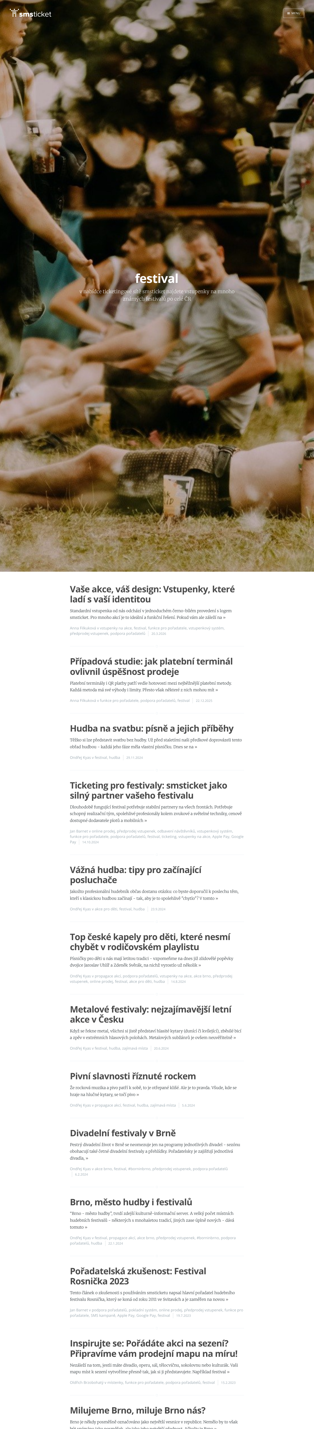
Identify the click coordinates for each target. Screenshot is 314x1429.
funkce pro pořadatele (167, 628)
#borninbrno (139, 1168)
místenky (115, 1382)
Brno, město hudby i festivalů (131, 1202)
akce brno (202, 976)
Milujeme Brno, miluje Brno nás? (137, 1410)
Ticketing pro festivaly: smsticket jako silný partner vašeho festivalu (148, 790)
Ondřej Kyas (80, 757)
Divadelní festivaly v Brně (123, 1133)
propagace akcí (108, 976)
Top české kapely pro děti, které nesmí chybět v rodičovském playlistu (150, 942)
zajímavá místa (135, 1048)
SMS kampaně (103, 1315)
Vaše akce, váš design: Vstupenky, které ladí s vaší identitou (152, 594)
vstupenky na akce (116, 628)
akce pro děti (106, 909)
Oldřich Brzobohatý (87, 1382)
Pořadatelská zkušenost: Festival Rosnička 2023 (138, 1276)
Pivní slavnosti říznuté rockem (133, 1076)
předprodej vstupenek (89, 633)
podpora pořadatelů (127, 633)
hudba (114, 757)
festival (140, 628)
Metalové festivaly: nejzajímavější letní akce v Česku (150, 1014)
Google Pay (146, 1315)
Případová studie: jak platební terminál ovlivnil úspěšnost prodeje (151, 666)
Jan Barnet (79, 831)
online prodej (103, 831)
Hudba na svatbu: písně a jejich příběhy (152, 728)
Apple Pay (220, 836)
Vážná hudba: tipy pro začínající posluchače (135, 875)
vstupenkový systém (206, 628)
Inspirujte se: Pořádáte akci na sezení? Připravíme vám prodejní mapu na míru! (153, 1348)
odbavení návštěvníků (176, 831)
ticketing (169, 836)
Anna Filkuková (83, 628)
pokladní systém (143, 1310)
